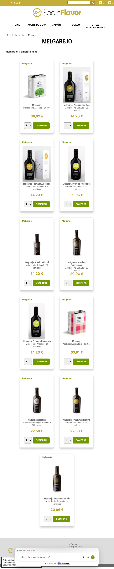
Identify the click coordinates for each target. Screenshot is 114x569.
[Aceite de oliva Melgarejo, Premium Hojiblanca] (76, 181)
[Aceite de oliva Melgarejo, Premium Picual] (37, 260)
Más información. (15, 565)
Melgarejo (27, 63)
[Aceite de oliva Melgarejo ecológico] (37, 417)
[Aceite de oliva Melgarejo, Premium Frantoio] (76, 102)
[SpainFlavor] (7, 35)
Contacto (75, 544)
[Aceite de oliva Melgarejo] (76, 338)
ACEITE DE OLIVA (37, 24)
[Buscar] (92, 2)
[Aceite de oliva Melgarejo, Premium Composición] (76, 260)
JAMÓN (56, 24)
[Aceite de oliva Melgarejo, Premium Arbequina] (37, 181)
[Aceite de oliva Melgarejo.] (37, 102)
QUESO (76, 24)
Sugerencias (76, 546)
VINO (17, 24)
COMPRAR (41, 125)
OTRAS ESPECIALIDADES (95, 26)
